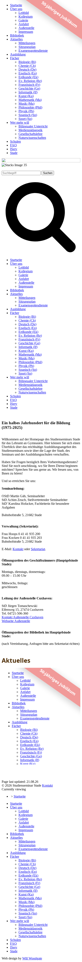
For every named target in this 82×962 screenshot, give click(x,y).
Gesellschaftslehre (30, 134)
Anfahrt (24, 24)
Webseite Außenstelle (16, 621)
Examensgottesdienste (33, 50)
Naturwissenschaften (32, 137)
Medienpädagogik (30, 130)
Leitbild (24, 13)
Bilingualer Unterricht (33, 126)
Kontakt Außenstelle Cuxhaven (22, 617)
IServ (13, 149)
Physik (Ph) (26, 111)
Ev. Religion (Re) (30, 81)
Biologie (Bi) (27, 62)
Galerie (23, 20)
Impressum (26, 31)
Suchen (47, 173)
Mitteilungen (27, 43)
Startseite (16, 5)
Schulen (15, 141)
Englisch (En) (28, 73)
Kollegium (26, 16)
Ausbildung (18, 54)
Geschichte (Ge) (29, 88)
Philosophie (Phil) (30, 107)
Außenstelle (26, 28)
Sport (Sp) (25, 119)
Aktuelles (16, 39)
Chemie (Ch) (27, 66)
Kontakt (18, 549)
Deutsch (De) (27, 69)
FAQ (13, 145)
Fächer (14, 58)
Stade (13, 153)
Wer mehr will (19, 122)
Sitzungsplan (27, 47)
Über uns (16, 9)
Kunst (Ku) (26, 96)
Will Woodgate (32, 958)
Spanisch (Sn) (28, 115)
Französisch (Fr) (29, 84)
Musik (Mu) (26, 103)
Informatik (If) (28, 92)
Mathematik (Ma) (30, 100)
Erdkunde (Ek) (28, 77)
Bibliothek (17, 35)
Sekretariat (38, 549)
